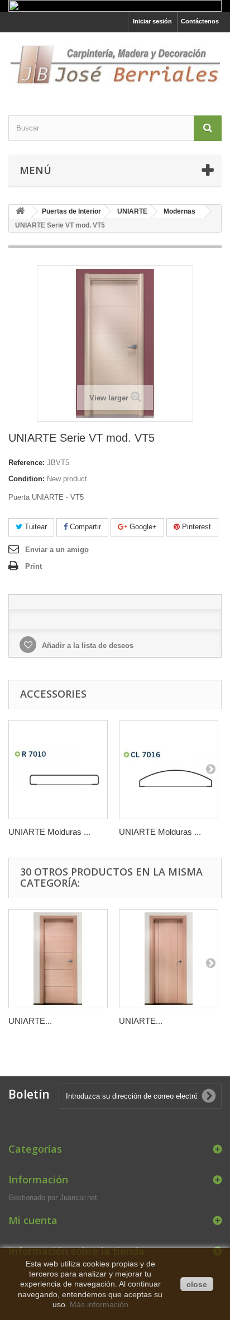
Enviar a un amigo (57, 549)
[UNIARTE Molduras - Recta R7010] (58, 769)
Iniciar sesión (152, 21)
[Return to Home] (20, 212)
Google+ (142, 527)
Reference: (26, 462)
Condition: (26, 479)
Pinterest (195, 527)
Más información (99, 1304)
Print (33, 566)
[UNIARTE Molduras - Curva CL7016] (168, 769)
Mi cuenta (33, 1220)
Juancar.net (78, 1197)
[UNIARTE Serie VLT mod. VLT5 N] (58, 958)
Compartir (84, 527)
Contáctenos (200, 21)
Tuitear (34, 527)
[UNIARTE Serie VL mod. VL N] (168, 958)
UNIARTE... (30, 1021)
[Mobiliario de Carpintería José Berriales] (115, 64)
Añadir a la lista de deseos (86, 645)
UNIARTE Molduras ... (49, 832)
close (196, 1284)
